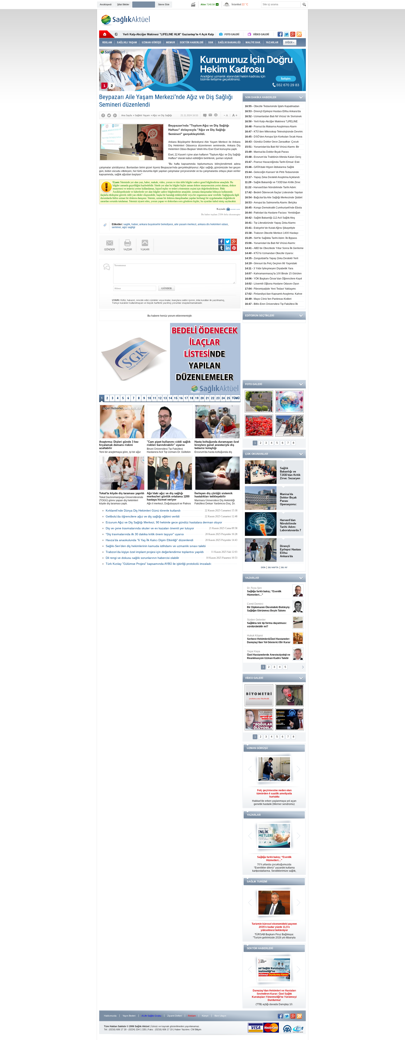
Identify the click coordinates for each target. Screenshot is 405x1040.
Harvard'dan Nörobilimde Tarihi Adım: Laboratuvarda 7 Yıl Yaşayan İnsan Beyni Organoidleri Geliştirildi (290, 525)
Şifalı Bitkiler (123, 4)
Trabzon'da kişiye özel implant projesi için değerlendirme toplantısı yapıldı (155, 552)
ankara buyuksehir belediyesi (156, 224)
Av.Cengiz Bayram (265, 607)
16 (181, 398)
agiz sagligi (128, 227)
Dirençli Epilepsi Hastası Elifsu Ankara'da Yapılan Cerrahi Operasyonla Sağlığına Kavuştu (290, 551)
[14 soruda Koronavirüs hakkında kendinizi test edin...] (289, 401)
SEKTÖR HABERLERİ (260, 948)
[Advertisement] (77, 74)
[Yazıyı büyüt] (234, 115)
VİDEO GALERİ (254, 678)
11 (154, 398)
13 (165, 398)
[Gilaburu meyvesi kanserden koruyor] (259, 426)
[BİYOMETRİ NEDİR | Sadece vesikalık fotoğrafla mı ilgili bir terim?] (259, 695)
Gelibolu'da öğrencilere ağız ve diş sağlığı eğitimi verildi (143, 516)
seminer (116, 227)
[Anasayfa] (107, 34)
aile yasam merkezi (185, 224)
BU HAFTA (273, 567)
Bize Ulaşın (220, 1015)
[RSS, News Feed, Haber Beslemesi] (299, 34)
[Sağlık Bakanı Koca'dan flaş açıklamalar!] (289, 719)
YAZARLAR (252, 577)
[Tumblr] (221, 248)
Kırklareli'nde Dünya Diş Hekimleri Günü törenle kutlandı (143, 510)
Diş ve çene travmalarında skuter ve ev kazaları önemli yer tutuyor (150, 528)
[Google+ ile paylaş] (292, 34)
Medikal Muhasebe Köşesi (268, 623)
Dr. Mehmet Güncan (269, 591)
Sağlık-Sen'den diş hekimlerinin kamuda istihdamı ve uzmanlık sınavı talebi (156, 546)
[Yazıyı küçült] (225, 115)
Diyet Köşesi (265, 637)
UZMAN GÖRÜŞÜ (257, 748)
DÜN (263, 567)
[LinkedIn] (228, 248)
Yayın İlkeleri (129, 1015)
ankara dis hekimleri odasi (213, 224)
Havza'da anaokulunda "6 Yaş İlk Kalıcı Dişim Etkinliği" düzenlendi (149, 540)
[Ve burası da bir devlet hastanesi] (259, 401)
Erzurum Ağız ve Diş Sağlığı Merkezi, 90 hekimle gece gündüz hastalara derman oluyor (164, 522)
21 (207, 398)
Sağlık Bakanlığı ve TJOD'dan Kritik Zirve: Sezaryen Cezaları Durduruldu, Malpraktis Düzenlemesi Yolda (290, 473)
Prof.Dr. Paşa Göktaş (264, 655)
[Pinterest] (234, 248)
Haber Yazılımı (181, 1029)
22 (212, 398)
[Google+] (115, 115)
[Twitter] (109, 115)
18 (191, 398)
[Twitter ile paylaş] (286, 34)
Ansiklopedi (105, 4)
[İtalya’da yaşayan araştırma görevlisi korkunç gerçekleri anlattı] (259, 719)
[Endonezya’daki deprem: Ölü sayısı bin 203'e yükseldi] (289, 426)
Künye (205, 1015)
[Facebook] (103, 115)
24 (223, 398)
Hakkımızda (110, 1015)
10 (149, 398)
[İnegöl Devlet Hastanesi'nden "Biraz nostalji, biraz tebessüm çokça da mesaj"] (289, 695)
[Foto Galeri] (230, 34)
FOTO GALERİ (253, 384)
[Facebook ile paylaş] (280, 34)
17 (186, 398)
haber (134, 224)
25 (228, 398)
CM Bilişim (196, 1029)
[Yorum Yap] (205, 115)
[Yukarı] (145, 245)
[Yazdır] (216, 115)
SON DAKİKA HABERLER (260, 97)
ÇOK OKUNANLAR (256, 453)
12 (160, 398)
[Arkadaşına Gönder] (210, 115)
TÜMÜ (236, 398)
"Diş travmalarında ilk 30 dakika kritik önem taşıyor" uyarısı (145, 534)
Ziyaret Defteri (174, 1015)
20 (202, 398)
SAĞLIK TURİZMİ (257, 881)
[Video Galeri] (258, 34)
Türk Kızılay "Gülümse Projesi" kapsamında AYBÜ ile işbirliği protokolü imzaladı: (159, 563)
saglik (126, 224)
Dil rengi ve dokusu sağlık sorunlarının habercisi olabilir (142, 557)
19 (196, 398)
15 (175, 398)
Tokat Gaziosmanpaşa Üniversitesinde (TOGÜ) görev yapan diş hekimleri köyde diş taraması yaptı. (121, 498)
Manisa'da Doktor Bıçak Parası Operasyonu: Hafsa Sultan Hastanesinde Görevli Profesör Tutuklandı (288, 499)
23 (218, 398)
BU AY (284, 567)
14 (170, 398)
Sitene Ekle (163, 4)
